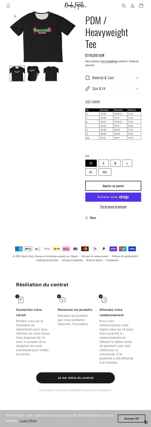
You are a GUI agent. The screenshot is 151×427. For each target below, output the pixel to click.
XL (90, 172)
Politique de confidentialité (125, 256)
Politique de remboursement (95, 256)
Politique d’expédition (72, 260)
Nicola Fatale (28, 256)
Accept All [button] (131, 418)
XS (91, 163)
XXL (105, 172)
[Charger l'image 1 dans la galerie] (17, 73)
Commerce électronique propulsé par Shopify (56, 256)
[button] (8, 5)
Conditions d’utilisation (47, 260)
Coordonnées (112, 260)
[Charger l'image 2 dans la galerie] (34, 73)
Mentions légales (94, 260)
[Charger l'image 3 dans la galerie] (51, 73)
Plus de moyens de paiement (113, 206)
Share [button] (93, 217)
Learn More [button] (28, 420)
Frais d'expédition (109, 61)
